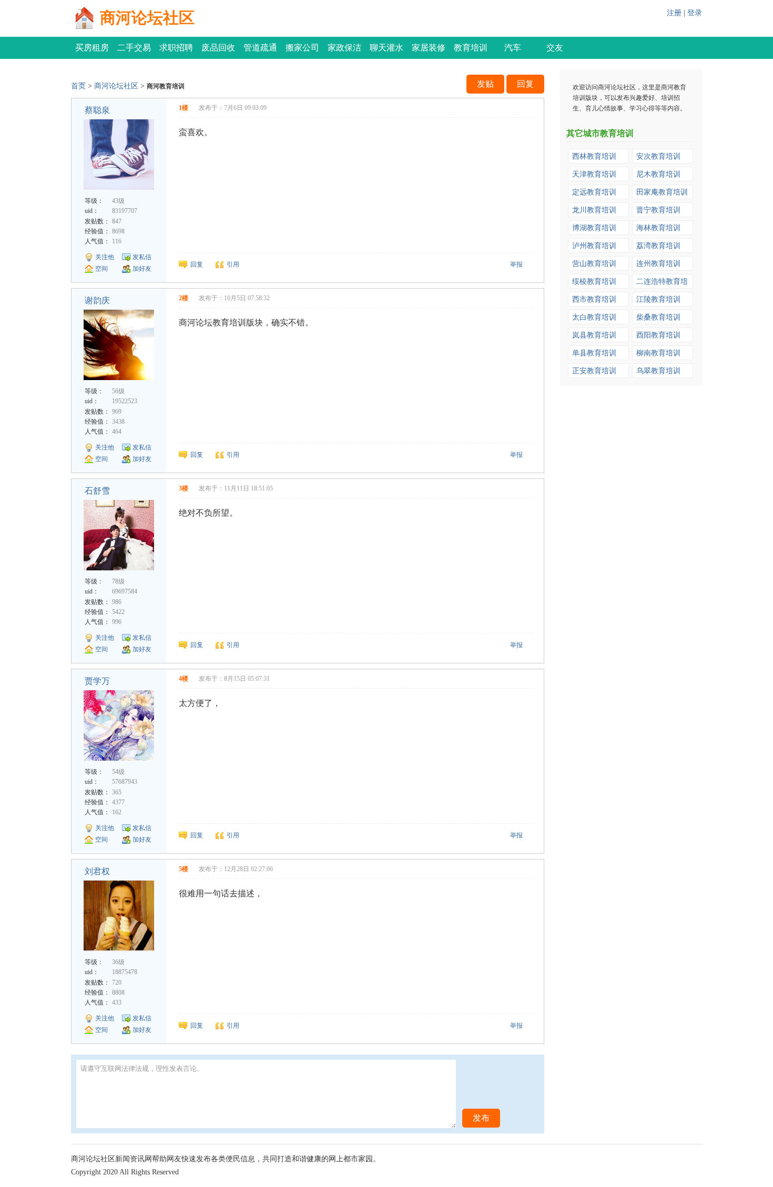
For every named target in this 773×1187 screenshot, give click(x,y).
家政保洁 (344, 47)
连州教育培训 (658, 264)
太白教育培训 (594, 317)
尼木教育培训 (658, 174)
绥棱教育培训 (594, 281)
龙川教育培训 (594, 210)
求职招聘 (176, 47)
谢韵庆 (97, 300)
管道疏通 (260, 47)
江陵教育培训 (658, 299)
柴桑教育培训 (658, 317)
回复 (525, 83)
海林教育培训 (658, 228)
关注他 (104, 257)
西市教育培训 (594, 299)
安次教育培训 (658, 156)
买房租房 (92, 47)
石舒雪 (97, 490)
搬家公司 (302, 47)
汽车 (512, 47)
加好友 (142, 268)
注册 (674, 13)
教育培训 (470, 47)
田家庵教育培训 (662, 192)
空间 (101, 268)
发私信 (142, 257)
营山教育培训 (594, 264)
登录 (694, 13)
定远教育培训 (594, 192)
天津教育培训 (594, 174)
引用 (233, 264)
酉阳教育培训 (658, 335)
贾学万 (97, 681)
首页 (78, 86)
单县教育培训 (594, 353)
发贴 (485, 83)
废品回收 (218, 47)
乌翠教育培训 (658, 371)
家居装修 (428, 47)
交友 (554, 47)
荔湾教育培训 (658, 246)
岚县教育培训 (594, 335)
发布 (481, 1117)
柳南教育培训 (658, 353)
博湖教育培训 (594, 228)
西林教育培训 (594, 156)
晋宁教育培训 (658, 210)
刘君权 (97, 871)
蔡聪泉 (97, 110)
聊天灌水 (386, 47)
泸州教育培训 (594, 246)
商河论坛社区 (147, 17)
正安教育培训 (594, 371)
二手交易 (134, 47)
